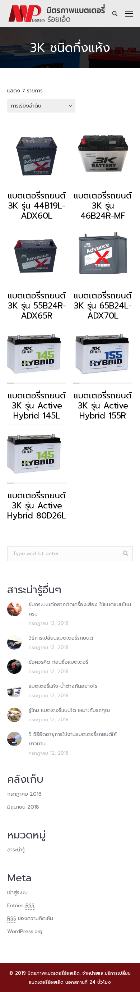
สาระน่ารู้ (16, 850)
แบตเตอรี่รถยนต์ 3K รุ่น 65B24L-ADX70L (103, 306)
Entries (20, 905)
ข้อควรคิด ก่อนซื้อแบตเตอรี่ (58, 662)
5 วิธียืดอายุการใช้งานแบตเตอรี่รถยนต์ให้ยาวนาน (73, 739)
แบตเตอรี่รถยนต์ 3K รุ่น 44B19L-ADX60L (37, 206)
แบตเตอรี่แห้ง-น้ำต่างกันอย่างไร (63, 686)
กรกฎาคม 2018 (24, 794)
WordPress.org (24, 931)
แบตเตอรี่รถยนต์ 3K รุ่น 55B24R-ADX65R (37, 306)
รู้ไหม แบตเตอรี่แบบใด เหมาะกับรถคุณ (69, 710)
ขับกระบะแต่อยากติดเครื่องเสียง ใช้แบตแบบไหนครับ (80, 609)
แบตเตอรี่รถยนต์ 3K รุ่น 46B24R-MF (103, 206)
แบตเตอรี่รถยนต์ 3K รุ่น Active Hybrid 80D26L (36, 506)
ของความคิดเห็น (30, 918)
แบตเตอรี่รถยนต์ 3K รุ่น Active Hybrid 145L (37, 406)
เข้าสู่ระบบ (17, 892)
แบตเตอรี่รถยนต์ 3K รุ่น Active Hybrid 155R (103, 406)
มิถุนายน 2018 (23, 807)
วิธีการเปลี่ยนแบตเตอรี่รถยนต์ (61, 638)
